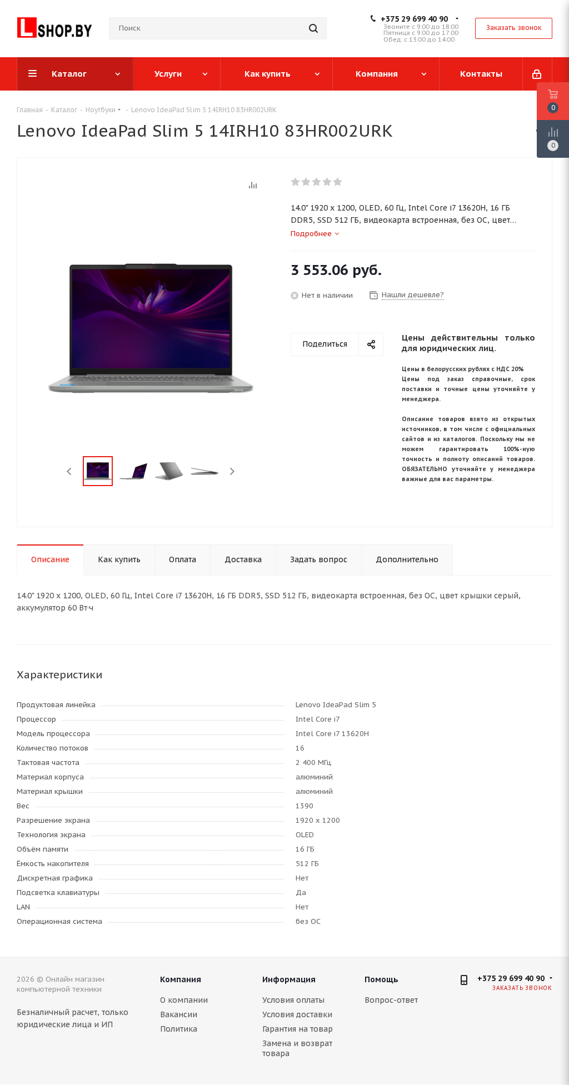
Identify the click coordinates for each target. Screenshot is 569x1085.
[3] (317, 182)
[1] (296, 182)
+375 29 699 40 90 (414, 19)
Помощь (381, 979)
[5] (338, 182)
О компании (184, 1000)
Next (232, 471)
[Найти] (313, 28)
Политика (178, 1029)
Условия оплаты (293, 1000)
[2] (306, 182)
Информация (289, 979)
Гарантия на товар (297, 1029)
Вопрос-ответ (391, 1000)
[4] (327, 182)
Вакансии (178, 1014)
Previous (70, 471)
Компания (180, 979)
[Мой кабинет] (537, 74)
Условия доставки (297, 1014)
